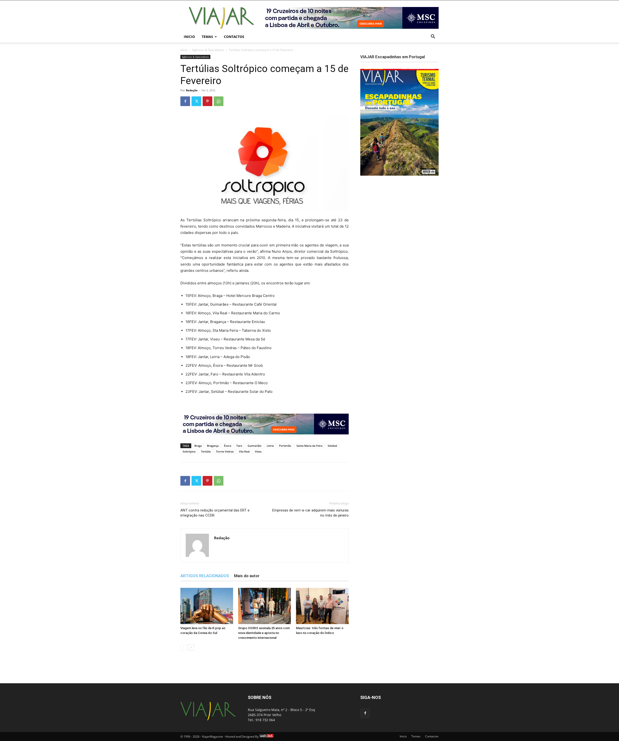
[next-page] (191, 647)
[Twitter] (196, 101)
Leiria (270, 445)
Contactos (234, 36)
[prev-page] (183, 647)
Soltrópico (189, 451)
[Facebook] (185, 101)
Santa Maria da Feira (309, 445)
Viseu (258, 451)
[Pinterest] (207, 101)
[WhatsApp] (218, 101)
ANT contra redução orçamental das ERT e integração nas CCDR (215, 513)
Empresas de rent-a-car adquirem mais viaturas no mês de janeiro (310, 513)
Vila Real (244, 451)
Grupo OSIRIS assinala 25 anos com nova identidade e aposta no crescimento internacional (264, 633)
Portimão (285, 445)
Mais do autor (246, 575)
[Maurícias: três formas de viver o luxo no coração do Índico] (322, 606)
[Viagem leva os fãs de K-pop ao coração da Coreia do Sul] (206, 606)
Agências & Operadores (208, 50)
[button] (433, 37)
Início (183, 50)
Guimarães (254, 445)
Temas (207, 36)
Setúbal (332, 445)
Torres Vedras (225, 451)
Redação (192, 90)
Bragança (213, 445)
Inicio (189, 36)
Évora (227, 445)
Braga (198, 445)
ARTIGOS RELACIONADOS (204, 575)
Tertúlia (206, 451)
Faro (239, 445)
